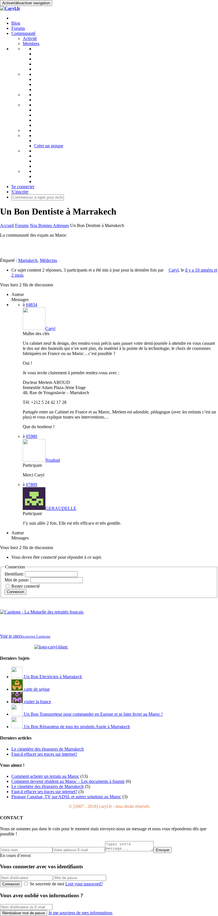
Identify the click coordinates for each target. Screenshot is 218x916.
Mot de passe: (17, 579)
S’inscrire (19, 191)
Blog (15, 23)
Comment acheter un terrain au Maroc (45, 776)
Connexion (15, 592)
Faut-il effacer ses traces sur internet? (44, 791)
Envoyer (162, 850)
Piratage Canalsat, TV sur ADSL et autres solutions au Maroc (66, 796)
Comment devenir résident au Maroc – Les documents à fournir (68, 781)
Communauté (23, 33)
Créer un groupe (48, 145)
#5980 (31, 436)
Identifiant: (15, 574)
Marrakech (27, 260)
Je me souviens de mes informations (80, 912)
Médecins (48, 260)
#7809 (31, 484)
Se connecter (22, 186)
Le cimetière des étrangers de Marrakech (47, 786)
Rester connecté (25, 586)
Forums (18, 28)
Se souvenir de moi (47, 883)
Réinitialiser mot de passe (23, 913)
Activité (30, 38)
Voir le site (25, 636)
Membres (31, 43)
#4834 (31, 304)
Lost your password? (84, 883)
